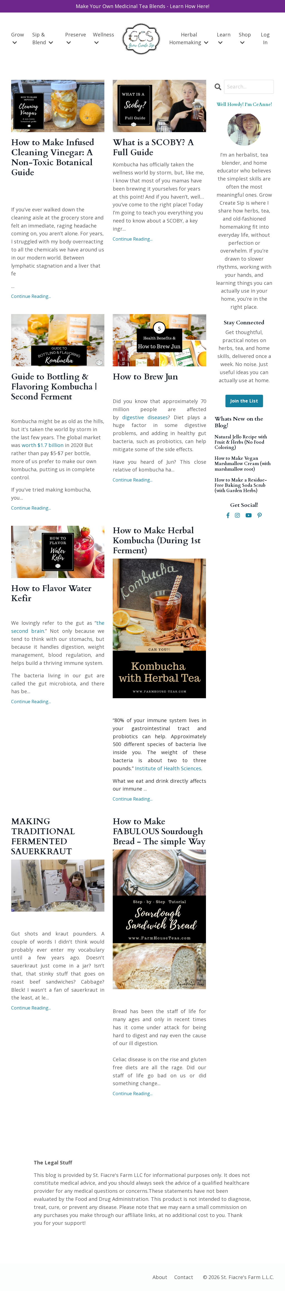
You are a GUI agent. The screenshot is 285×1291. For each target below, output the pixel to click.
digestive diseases (145, 417)
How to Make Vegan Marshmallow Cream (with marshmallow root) (243, 464)
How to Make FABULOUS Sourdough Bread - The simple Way (159, 832)
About (160, 1277)
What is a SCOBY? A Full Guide (153, 148)
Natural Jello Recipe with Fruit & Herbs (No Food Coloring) (241, 443)
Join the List (244, 401)
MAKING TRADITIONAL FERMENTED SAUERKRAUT (43, 837)
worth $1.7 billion (42, 445)
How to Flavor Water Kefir (51, 594)
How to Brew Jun (145, 377)
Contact (183, 1277)
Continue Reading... (31, 296)
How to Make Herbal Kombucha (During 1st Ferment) (157, 541)
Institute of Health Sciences (168, 768)
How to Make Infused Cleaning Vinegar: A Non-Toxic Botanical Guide (52, 158)
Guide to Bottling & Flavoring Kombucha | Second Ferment (54, 387)
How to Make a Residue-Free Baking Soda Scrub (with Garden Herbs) (241, 486)
